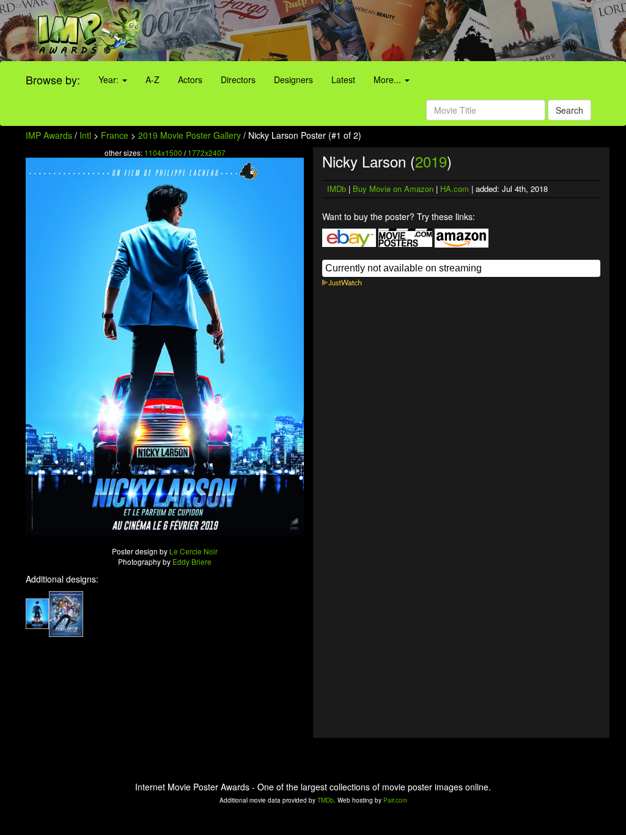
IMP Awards (49, 135)
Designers (293, 79)
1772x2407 (207, 152)
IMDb (336, 188)
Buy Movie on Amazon (393, 188)
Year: (109, 79)
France (114, 135)
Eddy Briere (192, 561)
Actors (190, 79)
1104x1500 (163, 152)
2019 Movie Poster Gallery (189, 135)
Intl (85, 135)
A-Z (152, 79)
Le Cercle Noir (193, 551)
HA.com (454, 188)
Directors (238, 79)
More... (388, 79)
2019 (431, 161)
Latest (343, 79)
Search (569, 110)
